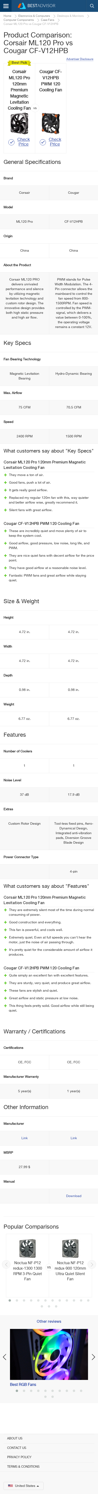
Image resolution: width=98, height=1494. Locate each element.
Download (73, 1196)
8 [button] (59, 1301)
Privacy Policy (19, 1457)
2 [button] (17, 1301)
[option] (49, 1265)
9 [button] (66, 1301)
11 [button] (81, 1301)
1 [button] (9, 1301)
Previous (6, 1264)
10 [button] (74, 1301)
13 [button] (41, 1306)
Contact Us (16, 1448)
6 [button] (45, 1301)
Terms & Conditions (23, 1466)
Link (24, 1138)
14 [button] (49, 1306)
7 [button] (52, 1301)
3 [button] (24, 1301)
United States (25, 1486)
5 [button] (38, 1301)
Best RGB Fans (23, 1385)
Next (92, 1264)
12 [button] (88, 1301)
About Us (14, 1438)
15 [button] (56, 1306)
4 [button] (31, 1301)
